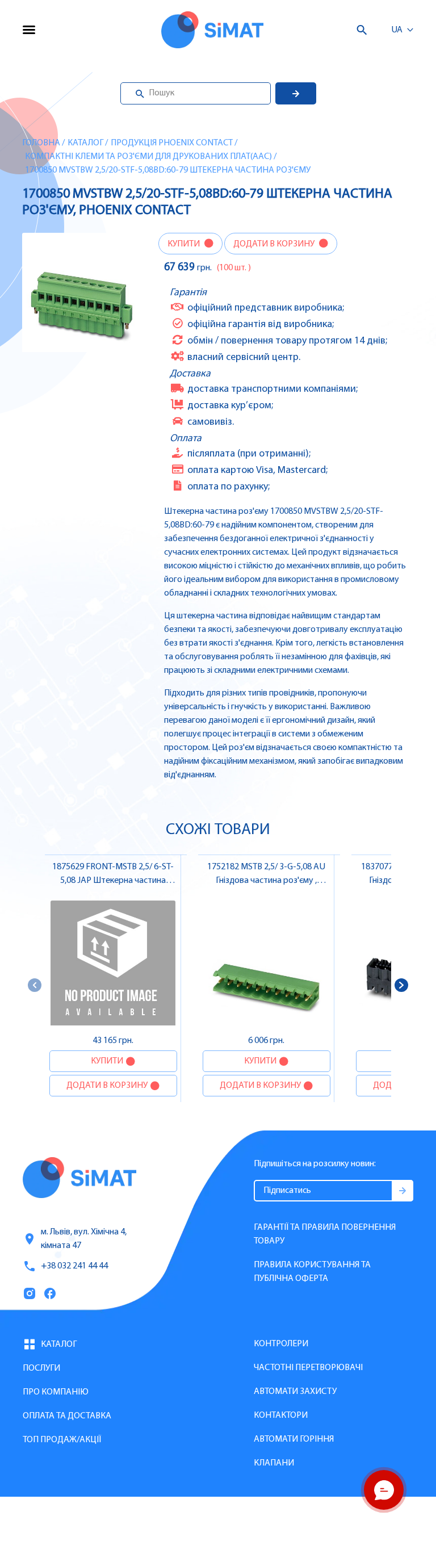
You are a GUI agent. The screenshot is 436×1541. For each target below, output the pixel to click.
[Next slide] (401, 985)
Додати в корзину (274, 244)
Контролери (281, 1344)
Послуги (41, 1368)
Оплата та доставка (67, 1416)
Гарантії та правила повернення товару (325, 1234)
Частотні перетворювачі (308, 1367)
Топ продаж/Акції (62, 1439)
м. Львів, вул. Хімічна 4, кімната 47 (84, 1239)
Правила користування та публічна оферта (312, 1272)
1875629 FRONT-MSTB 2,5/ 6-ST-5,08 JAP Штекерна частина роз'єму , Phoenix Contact (113, 880)
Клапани (274, 1463)
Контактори (281, 1415)
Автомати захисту (295, 1391)
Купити (184, 244)
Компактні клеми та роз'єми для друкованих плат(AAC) (148, 156)
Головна (41, 143)
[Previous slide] (34, 985)
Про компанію (56, 1392)
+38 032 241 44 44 (74, 1266)
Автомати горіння (294, 1439)
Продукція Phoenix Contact (172, 143)
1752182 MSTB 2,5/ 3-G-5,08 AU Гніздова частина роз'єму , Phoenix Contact (266, 880)
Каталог (85, 143)
